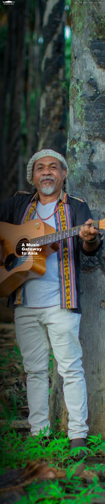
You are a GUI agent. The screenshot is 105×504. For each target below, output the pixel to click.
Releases (86, 2)
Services (91, 2)
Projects (76, 2)
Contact (100, 2)
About (95, 2)
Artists (80, 2)
